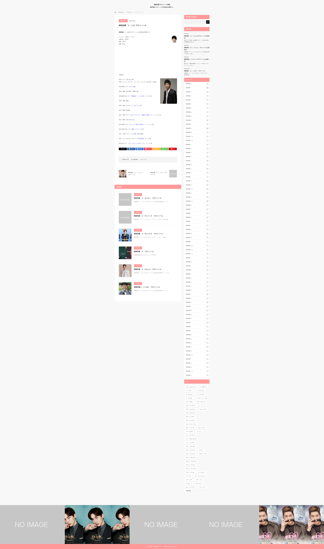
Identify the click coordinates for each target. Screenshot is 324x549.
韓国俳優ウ (197, 100)
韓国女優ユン (197, 375)
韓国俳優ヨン (197, 314)
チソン (201, 450)
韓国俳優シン (197, 156)
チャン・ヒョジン (190, 453)
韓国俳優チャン (197, 189)
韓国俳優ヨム (197, 310)
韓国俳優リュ (197, 318)
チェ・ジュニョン (190, 450)
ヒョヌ (188, 483)
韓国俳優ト (197, 209)
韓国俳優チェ (197, 180)
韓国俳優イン (197, 95)
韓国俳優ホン (197, 270)
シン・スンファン (190, 435)
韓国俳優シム (197, 152)
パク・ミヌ (199, 479)
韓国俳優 (188, 490)
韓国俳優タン (197, 172)
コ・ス (199, 431)
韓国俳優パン (197, 237)
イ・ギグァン (203, 387)
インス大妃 (133, 134)
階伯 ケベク (135, 129)
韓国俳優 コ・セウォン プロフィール (147, 269)
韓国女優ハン (197, 363)
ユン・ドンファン (190, 487)
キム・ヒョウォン (190, 420)
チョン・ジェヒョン (191, 461)
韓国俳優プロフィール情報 (162, 4)
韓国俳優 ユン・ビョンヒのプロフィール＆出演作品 (196, 37)
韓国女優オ (197, 326)
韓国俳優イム (197, 91)
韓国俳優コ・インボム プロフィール (147, 287)
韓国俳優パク (197, 233)
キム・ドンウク (190, 416)
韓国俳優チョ (197, 197)
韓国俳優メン (197, 286)
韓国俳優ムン (197, 282)
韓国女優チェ (197, 350)
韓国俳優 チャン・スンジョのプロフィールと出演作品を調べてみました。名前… (196, 52)
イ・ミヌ (198, 398)
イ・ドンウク (200, 394)
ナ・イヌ (188, 476)
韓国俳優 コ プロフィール (144, 251)
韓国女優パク (197, 367)
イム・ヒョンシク (190, 387)
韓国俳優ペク (197, 261)
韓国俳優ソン (197, 168)
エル (206, 398)
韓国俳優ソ (197, 160)
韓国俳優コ (123, 20)
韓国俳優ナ (197, 213)
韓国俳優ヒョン (197, 245)
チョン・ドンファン (191, 468)
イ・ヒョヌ (189, 398)
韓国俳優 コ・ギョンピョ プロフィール (148, 234)
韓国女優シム (197, 342)
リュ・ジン (202, 487)
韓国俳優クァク (197, 136)
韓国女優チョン (197, 355)
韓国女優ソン (197, 346)
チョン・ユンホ (190, 472)
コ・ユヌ (144, 159)
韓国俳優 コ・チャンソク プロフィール (148, 216)
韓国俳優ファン (197, 253)
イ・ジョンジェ (200, 390)
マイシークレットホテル (134, 143)
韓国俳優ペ (197, 257)
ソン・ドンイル (190, 442)
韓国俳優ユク (197, 298)
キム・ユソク (201, 427)
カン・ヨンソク (201, 401)
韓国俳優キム (197, 128)
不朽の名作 (141, 138)
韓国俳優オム (197, 112)
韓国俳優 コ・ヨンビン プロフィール (147, 198)
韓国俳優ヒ (197, 241)
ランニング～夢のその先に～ (137, 124)
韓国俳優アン (197, 83)
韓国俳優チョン (197, 201)
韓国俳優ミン (197, 278)
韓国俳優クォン (197, 140)
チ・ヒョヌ (201, 472)
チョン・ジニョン (190, 465)
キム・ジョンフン (190, 413)
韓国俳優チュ (197, 193)
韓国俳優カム (197, 116)
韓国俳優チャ (197, 185)
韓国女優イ (197, 322)
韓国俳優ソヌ (197, 164)
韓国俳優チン (197, 205)
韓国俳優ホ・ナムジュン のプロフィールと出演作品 (196, 60)
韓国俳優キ (197, 124)
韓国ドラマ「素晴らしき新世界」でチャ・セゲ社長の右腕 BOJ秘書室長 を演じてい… (196, 41)
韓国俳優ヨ (197, 306)
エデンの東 (132, 86)
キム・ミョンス (190, 427)
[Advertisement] (148, 59)
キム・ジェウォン (190, 405)
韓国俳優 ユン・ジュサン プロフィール (194, 71)
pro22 (127, 159)
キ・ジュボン (189, 431)
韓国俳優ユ (197, 294)
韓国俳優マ (197, 274)
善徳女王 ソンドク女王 (138, 96)
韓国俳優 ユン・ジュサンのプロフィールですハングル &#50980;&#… (196, 74)
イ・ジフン (189, 390)
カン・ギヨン (189, 401)
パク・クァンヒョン (200, 476)
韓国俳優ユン (197, 302)
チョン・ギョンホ (190, 457)
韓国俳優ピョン (197, 249)
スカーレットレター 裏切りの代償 (139, 115)
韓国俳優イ (197, 87)
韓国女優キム (197, 338)
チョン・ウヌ (203, 453)
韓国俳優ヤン (197, 290)
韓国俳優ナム (197, 217)
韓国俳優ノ (197, 221)
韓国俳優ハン (197, 229)
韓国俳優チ (197, 176)
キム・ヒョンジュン (191, 424)
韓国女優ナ (197, 359)
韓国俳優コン (197, 148)
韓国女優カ (197, 330)
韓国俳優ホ (197, 265)
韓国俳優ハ (197, 225)
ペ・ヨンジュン (198, 483)
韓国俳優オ (197, 104)
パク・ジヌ (189, 479)
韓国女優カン (197, 334)
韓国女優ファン (197, 371)
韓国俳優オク (197, 108)
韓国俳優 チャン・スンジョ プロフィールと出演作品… (196, 48)
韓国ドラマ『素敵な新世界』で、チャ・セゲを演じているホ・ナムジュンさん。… (196, 64)
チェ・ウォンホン (190, 446)
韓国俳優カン (197, 120)
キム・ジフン (203, 409)
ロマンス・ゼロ (138, 105)
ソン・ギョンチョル (191, 439)
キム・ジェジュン (190, 409)
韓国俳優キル (197, 132)
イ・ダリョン (189, 394)
